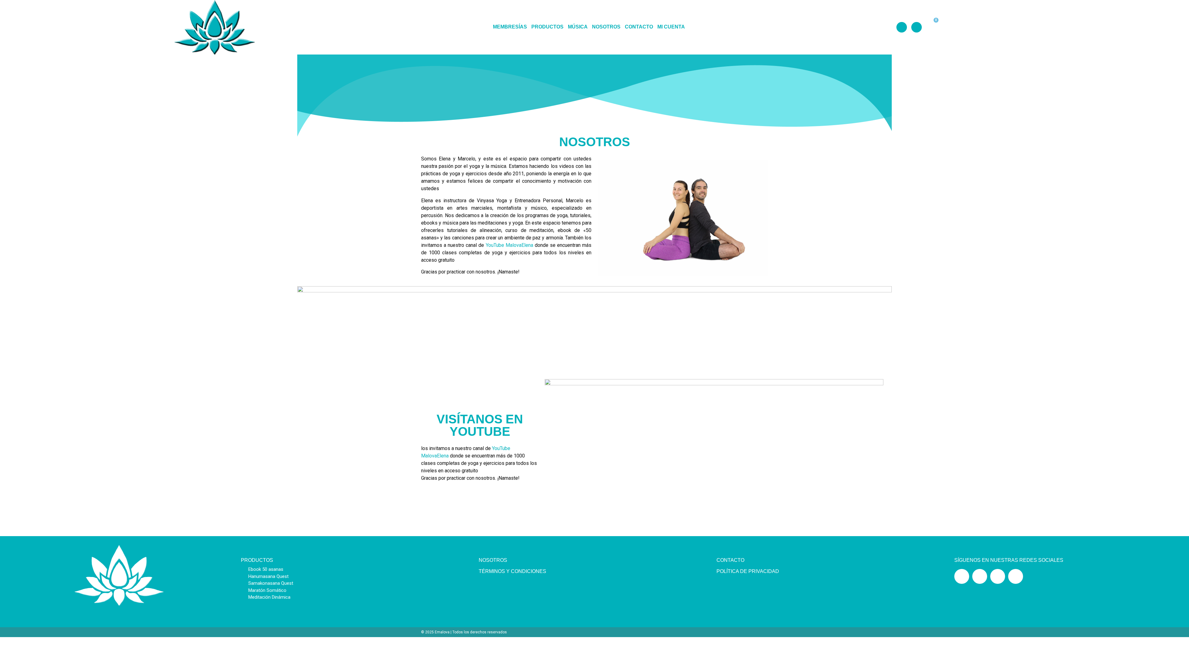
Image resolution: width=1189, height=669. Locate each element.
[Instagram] (901, 27)
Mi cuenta (671, 27)
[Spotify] (997, 576)
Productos (547, 27)
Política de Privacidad (747, 571)
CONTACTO (730, 560)
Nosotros (606, 27)
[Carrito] (930, 27)
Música (578, 27)
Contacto (639, 27)
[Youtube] (916, 27)
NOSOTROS (493, 560)
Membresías (510, 27)
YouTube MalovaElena (510, 245)
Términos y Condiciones (512, 571)
